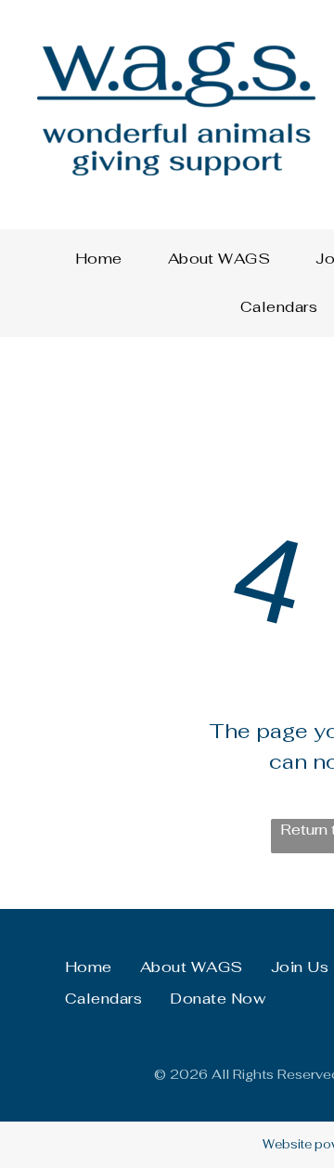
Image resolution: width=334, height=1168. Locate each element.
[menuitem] (105, 259)
